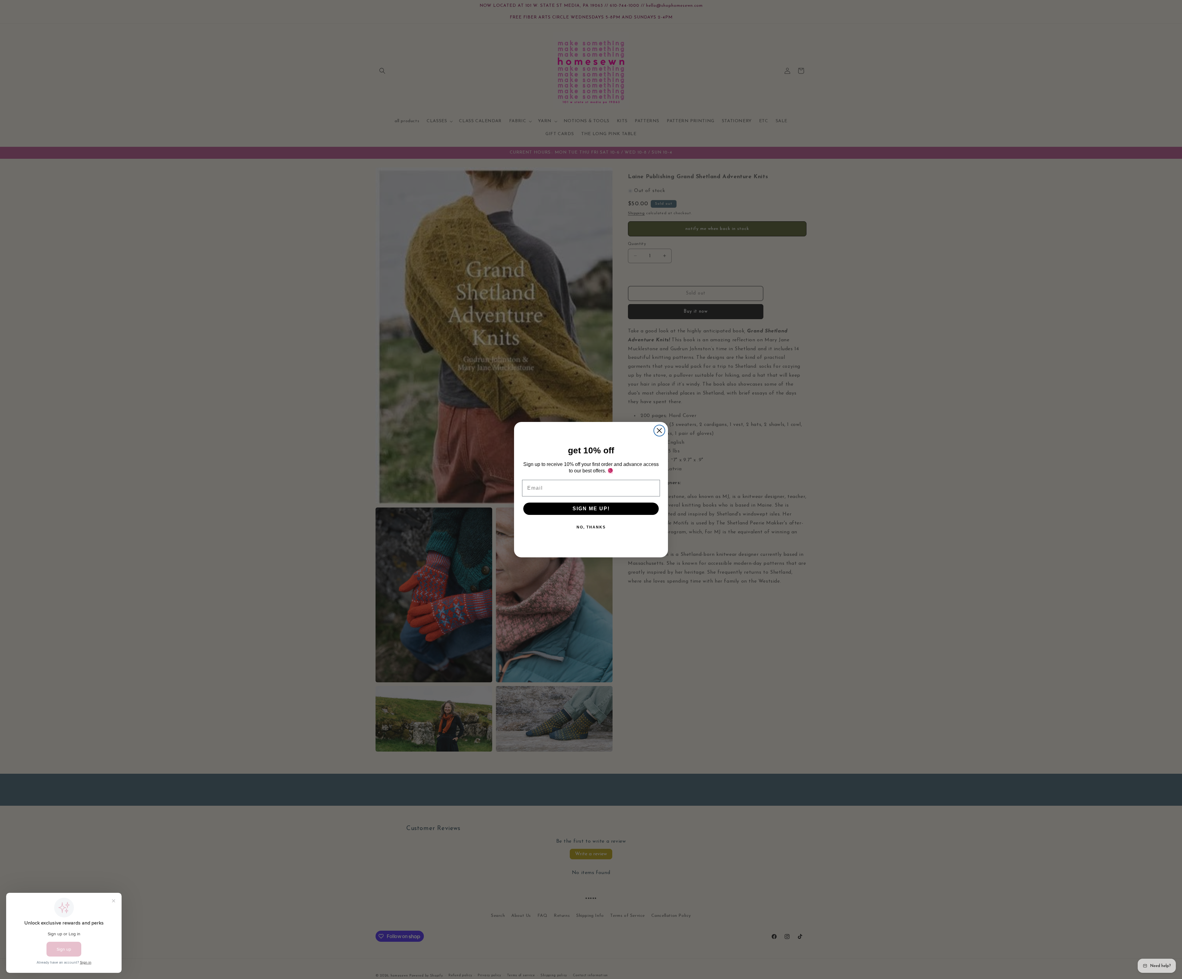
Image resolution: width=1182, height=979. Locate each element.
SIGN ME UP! (591, 508)
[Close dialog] (659, 430)
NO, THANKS (591, 527)
